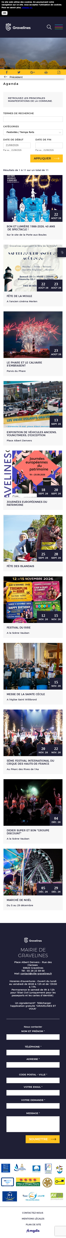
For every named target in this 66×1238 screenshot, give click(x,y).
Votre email (33, 1086)
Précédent (16, 77)
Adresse (33, 1059)
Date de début (13, 139)
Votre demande (33, 1100)
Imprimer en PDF (59, 73)
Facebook (7, 73)
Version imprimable (46, 73)
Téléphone (33, 1046)
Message (33, 1113)
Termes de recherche (18, 113)
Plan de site (33, 1224)
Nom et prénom (33, 1031)
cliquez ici (27, 7)
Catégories (11, 126)
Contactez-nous (32, 1213)
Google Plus (32, 73)
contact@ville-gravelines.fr (36, 973)
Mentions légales (33, 1218)
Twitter (19, 73)
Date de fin (43, 139)
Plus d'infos (39, 7)
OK (4, 13)
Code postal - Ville (33, 1074)
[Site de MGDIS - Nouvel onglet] (33, 1231)
